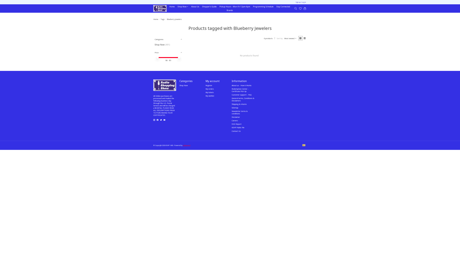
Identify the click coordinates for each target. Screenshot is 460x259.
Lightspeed (186, 145)
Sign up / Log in (301, 2)
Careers (235, 120)
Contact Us (236, 131)
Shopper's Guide (209, 6)
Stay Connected (283, 6)
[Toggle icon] (295, 8)
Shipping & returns (239, 104)
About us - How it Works (241, 85)
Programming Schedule (263, 6)
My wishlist (210, 96)
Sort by (280, 38)
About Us (195, 6)
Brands (230, 10)
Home (172, 6)
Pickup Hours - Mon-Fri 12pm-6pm (234, 6)
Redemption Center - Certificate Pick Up (240, 90)
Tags (163, 19)
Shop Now (160, 44)
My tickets (210, 92)
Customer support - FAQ (242, 95)
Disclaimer (236, 117)
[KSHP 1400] (160, 8)
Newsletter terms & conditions (240, 112)
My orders (210, 89)
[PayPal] (303, 145)
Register (209, 85)
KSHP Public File (238, 127)
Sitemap (235, 107)
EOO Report (237, 124)
